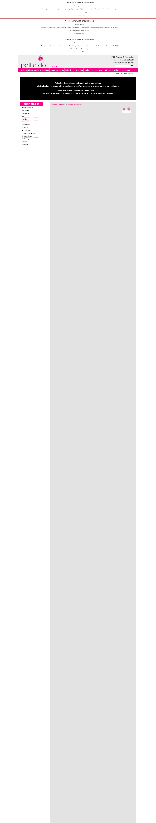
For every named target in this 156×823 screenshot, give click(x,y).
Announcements (27, 107)
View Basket (129, 57)
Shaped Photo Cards (29, 133)
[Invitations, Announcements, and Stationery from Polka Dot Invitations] (38, 61)
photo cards (33, 70)
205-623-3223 (129, 60)
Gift (23, 116)
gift (106, 70)
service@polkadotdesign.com (123, 63)
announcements (57, 70)
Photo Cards (26, 130)
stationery (88, 70)
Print (128, 110)
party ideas (98, 70)
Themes (25, 142)
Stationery (25, 139)
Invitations (25, 122)
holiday (24, 70)
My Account (117, 57)
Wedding (25, 144)
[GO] (132, 66)
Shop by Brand (27, 136)
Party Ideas (26, 124)
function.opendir (87, 9)
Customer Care (128, 73)
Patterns (25, 127)
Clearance (25, 113)
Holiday (24, 119)
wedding (79, 70)
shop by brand (115, 70)
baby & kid (69, 70)
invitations (44, 70)
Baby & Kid (25, 110)
